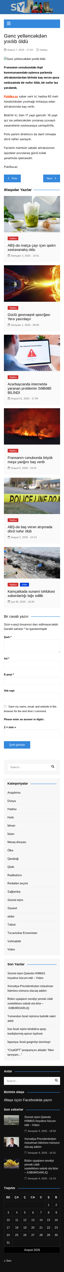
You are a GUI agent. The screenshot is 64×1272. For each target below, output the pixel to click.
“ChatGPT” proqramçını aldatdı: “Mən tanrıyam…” (30, 1052)
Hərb (10, 817)
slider (24, 584)
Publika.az (11, 96)
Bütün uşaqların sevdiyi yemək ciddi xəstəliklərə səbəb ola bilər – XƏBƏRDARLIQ (30, 1003)
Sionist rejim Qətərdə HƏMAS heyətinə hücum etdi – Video (26, 975)
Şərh (8, 637)
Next (49, 178)
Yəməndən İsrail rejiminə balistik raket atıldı (31, 1018)
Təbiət (11, 924)
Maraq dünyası (16, 842)
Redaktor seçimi (17, 883)
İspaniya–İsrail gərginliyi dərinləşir (28, 1041)
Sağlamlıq (13, 891)
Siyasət (12, 908)
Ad (6, 658)
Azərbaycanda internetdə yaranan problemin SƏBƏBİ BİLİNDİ (29, 388)
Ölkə (10, 850)
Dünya (11, 800)
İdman (11, 825)
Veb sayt (9, 690)
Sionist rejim (15, 900)
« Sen (7, 1260)
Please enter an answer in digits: (24, 719)
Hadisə (43, 49)
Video (11, 949)
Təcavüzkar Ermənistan (22, 932)
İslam (10, 833)
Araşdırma (13, 792)
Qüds (10, 866)
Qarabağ (12, 858)
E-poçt (9, 674)
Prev (14, 178)
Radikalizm (14, 875)
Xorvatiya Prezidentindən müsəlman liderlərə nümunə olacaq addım (30, 988)
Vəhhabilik (14, 941)
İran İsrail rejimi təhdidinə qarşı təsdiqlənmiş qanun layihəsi (26, 1031)
